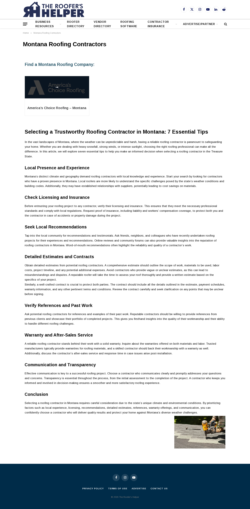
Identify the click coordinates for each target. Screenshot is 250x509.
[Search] (225, 24)
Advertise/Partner (199, 24)
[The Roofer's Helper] (53, 9)
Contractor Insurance (158, 24)
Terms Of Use (117, 488)
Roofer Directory (75, 24)
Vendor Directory (102, 24)
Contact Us (159, 488)
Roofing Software (128, 24)
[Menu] (25, 24)
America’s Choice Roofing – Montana (56, 108)
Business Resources (44, 24)
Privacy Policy (93, 488)
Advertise (139, 488)
